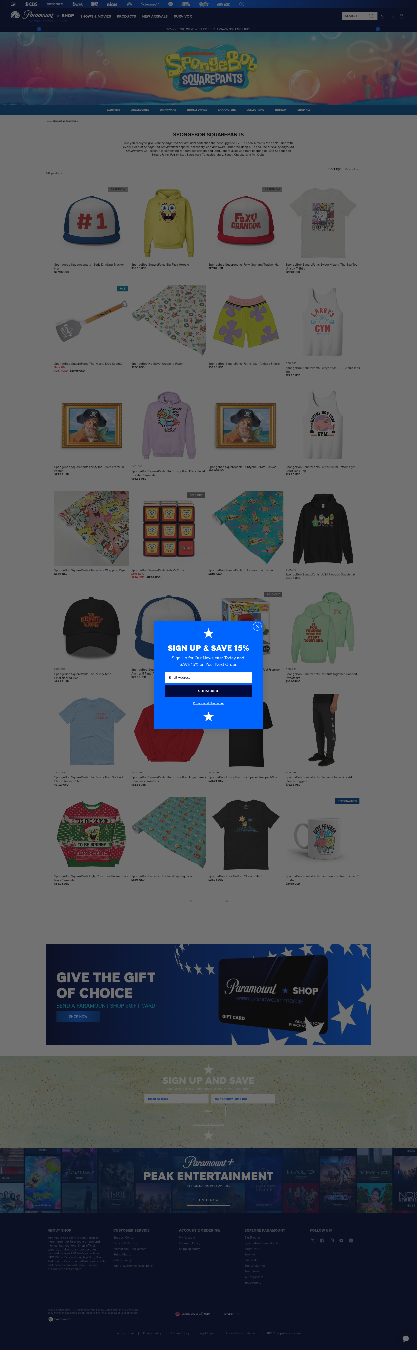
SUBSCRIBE (208, 691)
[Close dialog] (257, 626)
